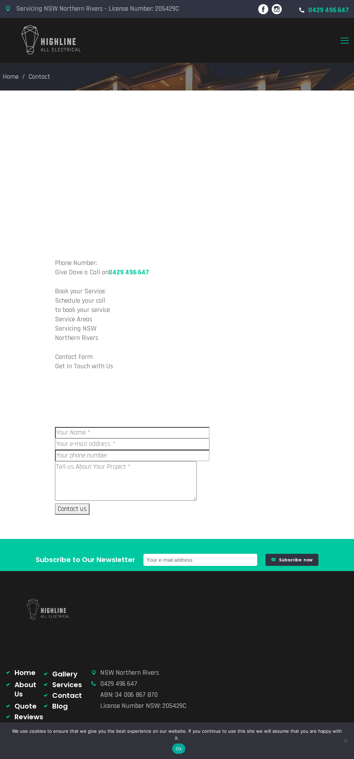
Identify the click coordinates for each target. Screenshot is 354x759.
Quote (26, 706)
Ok (179, 748)
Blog (60, 706)
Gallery (64, 674)
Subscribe (296, 560)
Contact (67, 695)
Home (11, 76)
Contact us (72, 508)
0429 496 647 (328, 10)
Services (67, 685)
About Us (25, 689)
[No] (345, 740)
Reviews (29, 717)
